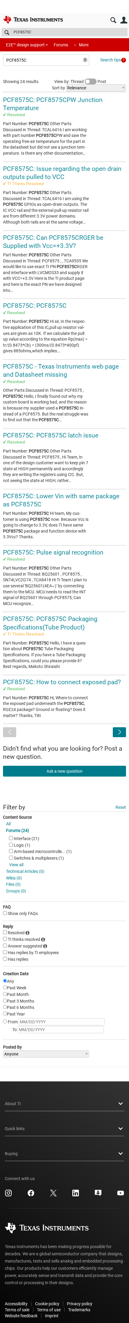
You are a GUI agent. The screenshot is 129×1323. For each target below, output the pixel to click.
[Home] (33, 19)
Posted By (12, 1047)
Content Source (17, 817)
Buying (11, 1153)
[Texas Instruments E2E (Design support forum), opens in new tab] (98, 1195)
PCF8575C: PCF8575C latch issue (50, 435)
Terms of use (49, 1309)
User (123, 20)
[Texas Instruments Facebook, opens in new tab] (30, 1195)
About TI (13, 1103)
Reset (121, 807)
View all (16, 864)
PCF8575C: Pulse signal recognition (53, 552)
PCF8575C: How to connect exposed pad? (62, 682)
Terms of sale (17, 1309)
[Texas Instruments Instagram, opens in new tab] (8, 1195)
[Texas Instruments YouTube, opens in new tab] (120, 1195)
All (8, 823)
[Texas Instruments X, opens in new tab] (53, 1195)
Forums (61, 44)
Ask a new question (64, 771)
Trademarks (79, 1309)
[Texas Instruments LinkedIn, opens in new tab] (75, 1195)
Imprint (51, 1315)
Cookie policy (47, 1303)
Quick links (15, 1128)
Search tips (110, 59)
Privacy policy (79, 1303)
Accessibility (16, 1303)
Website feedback (21, 1315)
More (83, 44)
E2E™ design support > (27, 44)
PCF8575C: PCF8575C (35, 305)
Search (113, 20)
